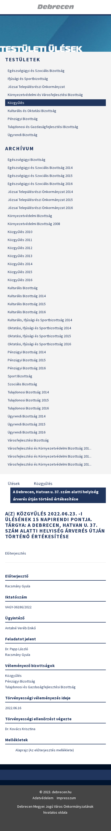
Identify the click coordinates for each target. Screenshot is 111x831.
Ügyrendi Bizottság (22, 134)
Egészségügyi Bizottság (26, 159)
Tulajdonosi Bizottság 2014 (28, 392)
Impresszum (66, 798)
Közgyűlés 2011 (20, 239)
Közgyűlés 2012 (20, 247)
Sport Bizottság (20, 376)
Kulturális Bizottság (23, 288)
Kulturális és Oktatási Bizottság (32, 110)
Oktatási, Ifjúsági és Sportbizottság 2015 (39, 336)
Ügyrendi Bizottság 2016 (26, 432)
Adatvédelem (43, 798)
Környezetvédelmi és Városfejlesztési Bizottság (45, 94)
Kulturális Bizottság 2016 (27, 312)
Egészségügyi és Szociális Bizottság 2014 (40, 167)
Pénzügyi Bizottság (23, 118)
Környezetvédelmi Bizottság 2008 (34, 223)
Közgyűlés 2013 (20, 255)
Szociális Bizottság (22, 384)
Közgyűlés (16, 102)
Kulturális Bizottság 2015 (27, 304)
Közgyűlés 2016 (20, 280)
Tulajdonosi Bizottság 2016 (28, 408)
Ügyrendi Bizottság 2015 (26, 424)
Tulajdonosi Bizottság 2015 (28, 400)
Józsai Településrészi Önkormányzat (36, 86)
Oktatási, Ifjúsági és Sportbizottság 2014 (39, 328)
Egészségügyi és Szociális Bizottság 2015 (40, 175)
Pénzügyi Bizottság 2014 (27, 352)
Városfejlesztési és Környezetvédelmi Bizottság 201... (49, 448)
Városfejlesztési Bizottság (28, 440)
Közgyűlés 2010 (20, 231)
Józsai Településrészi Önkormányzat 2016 (40, 207)
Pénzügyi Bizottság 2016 (27, 368)
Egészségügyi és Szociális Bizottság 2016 (40, 183)
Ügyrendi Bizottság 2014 (26, 416)
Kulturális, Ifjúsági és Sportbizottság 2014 (40, 320)
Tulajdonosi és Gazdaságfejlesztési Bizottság (43, 126)
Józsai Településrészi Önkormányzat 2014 (40, 191)
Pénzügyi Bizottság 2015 (27, 360)
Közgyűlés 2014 (20, 263)
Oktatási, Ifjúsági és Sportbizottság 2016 (39, 344)
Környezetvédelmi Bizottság (30, 215)
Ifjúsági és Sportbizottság (28, 78)
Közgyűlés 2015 (20, 271)
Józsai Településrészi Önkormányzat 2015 (40, 199)
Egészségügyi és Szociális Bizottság (36, 70)
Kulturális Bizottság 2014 (27, 296)
